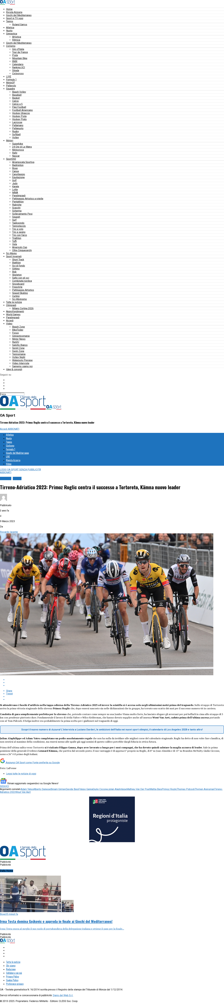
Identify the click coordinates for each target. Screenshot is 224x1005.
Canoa (15, 171)
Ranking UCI (18, 67)
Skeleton (17, 274)
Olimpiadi (11, 305)
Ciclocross (18, 73)
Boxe (15, 168)
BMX (14, 61)
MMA (15, 192)
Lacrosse (17, 122)
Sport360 (11, 159)
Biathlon (16, 262)
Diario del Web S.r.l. (63, 995)
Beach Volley (19, 91)
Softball (16, 134)
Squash (16, 216)
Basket (16, 98)
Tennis (9, 21)
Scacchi (16, 207)
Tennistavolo (19, 226)
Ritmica (16, 39)
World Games (13, 314)
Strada (15, 70)
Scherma (16, 210)
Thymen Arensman (204, 789)
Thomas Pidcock (186, 789)
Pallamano (17, 125)
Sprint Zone (18, 348)
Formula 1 (11, 79)
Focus (15, 332)
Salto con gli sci (20, 277)
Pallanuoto (17, 128)
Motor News (18, 339)
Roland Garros (19, 24)
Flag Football (19, 107)
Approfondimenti (15, 311)
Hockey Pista (19, 116)
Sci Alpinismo (19, 299)
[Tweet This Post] (115, 682)
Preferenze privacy (14, 984)
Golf (14, 180)
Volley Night (18, 357)
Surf (14, 219)
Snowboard (18, 283)
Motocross (18, 149)
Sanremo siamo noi (22, 366)
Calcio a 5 (17, 104)
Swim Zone (18, 351)
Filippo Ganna (85, 789)
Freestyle (17, 287)
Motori (9, 140)
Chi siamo (10, 965)
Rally (14, 152)
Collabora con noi (14, 973)
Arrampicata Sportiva (23, 162)
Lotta (15, 189)
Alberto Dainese (42, 789)
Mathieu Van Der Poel (138, 789)
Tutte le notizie (14, 302)
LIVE (8, 76)
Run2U (15, 342)
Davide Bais (72, 789)
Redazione (11, 969)
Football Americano (22, 110)
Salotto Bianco (20, 345)
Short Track (18, 259)
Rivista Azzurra (14, 12)
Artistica (16, 36)
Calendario (17, 64)
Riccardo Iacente (9, 531)
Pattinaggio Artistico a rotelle (27, 198)
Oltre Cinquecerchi (22, 250)
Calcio (15, 101)
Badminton (17, 165)
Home (9, 9)
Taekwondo (18, 223)
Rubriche (16, 204)
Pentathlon (18, 201)
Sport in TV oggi (14, 18)
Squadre (10, 88)
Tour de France (20, 52)
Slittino (16, 268)
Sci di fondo (18, 265)
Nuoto (9, 30)
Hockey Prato (19, 119)
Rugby (15, 131)
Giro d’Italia (18, 49)
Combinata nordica (22, 280)
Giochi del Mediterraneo (19, 15)
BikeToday (17, 329)
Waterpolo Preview (22, 360)
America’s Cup (19, 247)
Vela (14, 244)
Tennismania (18, 354)
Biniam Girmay (58, 789)
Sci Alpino (11, 253)
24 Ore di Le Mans (22, 146)
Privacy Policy (12, 976)
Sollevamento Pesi (22, 213)
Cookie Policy (12, 980)
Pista (15, 55)
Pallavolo (11, 85)
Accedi (9, 320)
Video (9, 323)
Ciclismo (10, 46)
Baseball (16, 95)
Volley (15, 137)
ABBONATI (13, 429)
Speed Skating (20, 293)
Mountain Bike (19, 58)
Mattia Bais (156, 789)
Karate (15, 186)
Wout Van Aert (23, 792)
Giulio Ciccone (100, 789)
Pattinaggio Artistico (23, 290)
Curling (16, 296)
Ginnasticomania (21, 335)
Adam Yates (27, 789)
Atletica (10, 27)
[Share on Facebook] (115, 679)
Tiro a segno (18, 232)
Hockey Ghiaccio (21, 113)
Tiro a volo (17, 229)
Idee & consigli (14, 369)
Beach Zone (18, 326)
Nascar (16, 155)
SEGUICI (4, 786)
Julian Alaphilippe (117, 789)
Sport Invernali (13, 256)
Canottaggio (18, 174)
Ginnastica (11, 33)
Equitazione (18, 177)
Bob (14, 271)
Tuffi (14, 241)
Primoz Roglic (169, 789)
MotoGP (10, 82)
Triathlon (16, 238)
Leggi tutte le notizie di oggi (21, 773)
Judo (15, 183)
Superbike (17, 143)
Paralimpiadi (18, 195)
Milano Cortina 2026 (23, 308)
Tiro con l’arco (19, 235)
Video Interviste (20, 363)
